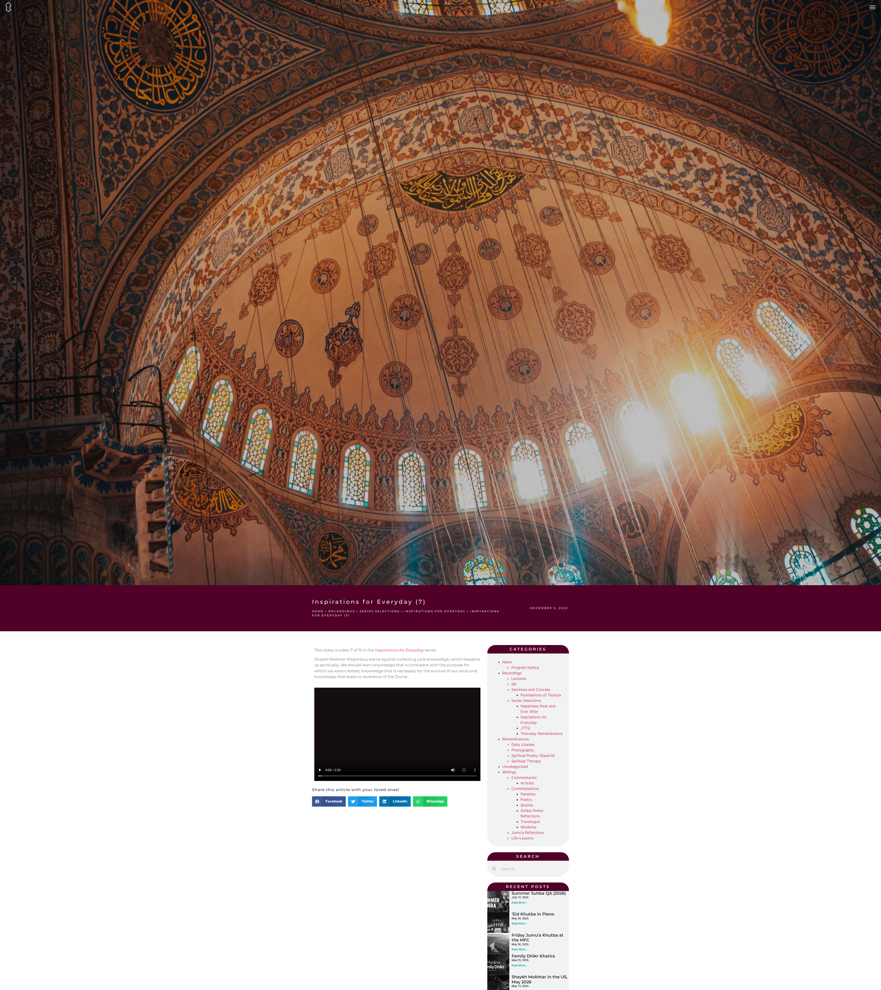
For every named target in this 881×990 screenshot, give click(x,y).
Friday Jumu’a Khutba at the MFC (537, 938)
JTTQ (525, 728)
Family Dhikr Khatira (533, 956)
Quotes (527, 805)
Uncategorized (515, 766)
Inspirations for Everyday (435, 611)
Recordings (342, 611)
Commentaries (524, 777)
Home (318, 611)
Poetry (526, 799)
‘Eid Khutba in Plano (533, 914)
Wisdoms (528, 827)
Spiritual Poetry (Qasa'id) (533, 755)
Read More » (519, 902)
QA (513, 684)
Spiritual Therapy (526, 761)
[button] (329, 801)
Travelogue (530, 821)
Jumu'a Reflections (527, 832)
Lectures (518, 678)
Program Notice (525, 667)
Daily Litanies (523, 744)
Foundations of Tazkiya (541, 695)
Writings (509, 772)
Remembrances (515, 739)
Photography (522, 750)
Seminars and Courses (530, 689)
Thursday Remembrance (542, 733)
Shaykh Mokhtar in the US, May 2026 (539, 979)
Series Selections (380, 611)
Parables (528, 794)
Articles (527, 783)
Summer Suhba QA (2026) (539, 893)
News (507, 662)
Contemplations (525, 788)
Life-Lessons (522, 838)
